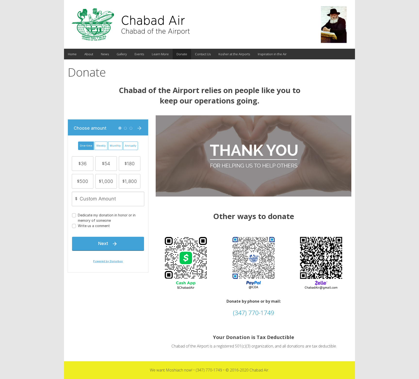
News (105, 54)
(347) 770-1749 (253, 312)
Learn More (160, 54)
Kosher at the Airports (234, 54)
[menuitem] (72, 54)
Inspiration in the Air (272, 54)
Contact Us (203, 54)
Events (139, 54)
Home (72, 54)
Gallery (122, 54)
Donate (182, 54)
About (88, 54)
